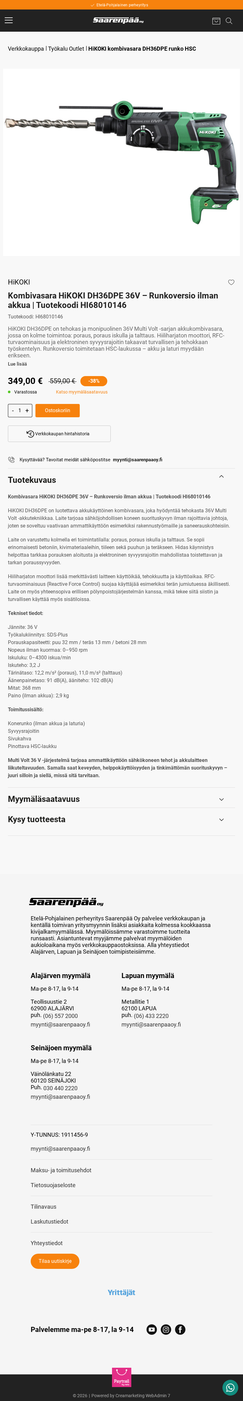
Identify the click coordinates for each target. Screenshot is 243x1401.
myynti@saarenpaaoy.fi (60, 1024)
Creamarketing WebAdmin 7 (142, 1395)
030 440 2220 (60, 1088)
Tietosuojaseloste (53, 1185)
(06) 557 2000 (60, 1016)
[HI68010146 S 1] (121, 162)
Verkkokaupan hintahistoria (62, 433)
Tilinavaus (43, 1206)
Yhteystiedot (47, 1243)
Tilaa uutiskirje (55, 1261)
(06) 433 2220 (151, 1016)
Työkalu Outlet (66, 48)
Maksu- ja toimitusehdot (61, 1170)
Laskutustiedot (49, 1221)
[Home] (118, 21)
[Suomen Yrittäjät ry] (121, 1293)
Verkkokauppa (26, 48)
